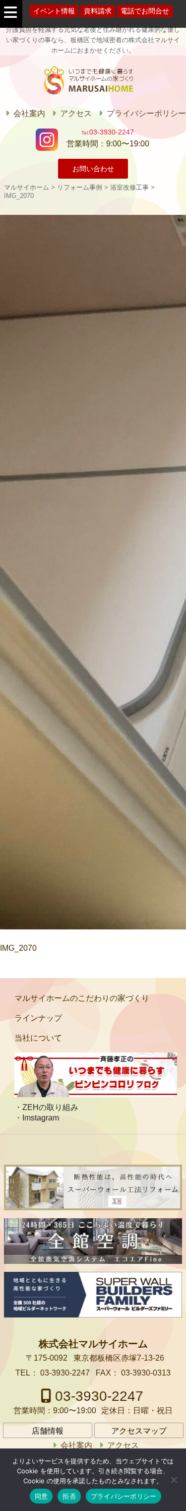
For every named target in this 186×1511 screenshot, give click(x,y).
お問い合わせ (93, 169)
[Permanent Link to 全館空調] (93, 1241)
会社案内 (29, 113)
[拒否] (174, 1480)
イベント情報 (54, 11)
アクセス (76, 113)
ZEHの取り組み (50, 1107)
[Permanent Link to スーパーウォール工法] (93, 1187)
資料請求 (98, 11)
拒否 (69, 1496)
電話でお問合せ (145, 11)
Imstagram (40, 1118)
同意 (41, 1496)
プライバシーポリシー (146, 113)
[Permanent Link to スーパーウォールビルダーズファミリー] (93, 1294)
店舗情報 (47, 1431)
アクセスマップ (139, 1431)
